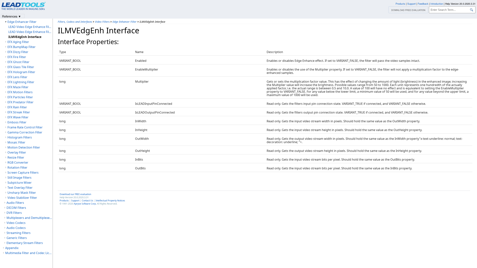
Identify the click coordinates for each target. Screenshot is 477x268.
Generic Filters (17, 238)
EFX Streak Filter (18, 112)
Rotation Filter (17, 167)
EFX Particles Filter (20, 97)
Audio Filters (15, 203)
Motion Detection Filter (23, 147)
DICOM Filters (16, 208)
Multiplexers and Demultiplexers (29, 218)
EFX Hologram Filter (21, 72)
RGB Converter (17, 162)
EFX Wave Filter (18, 117)
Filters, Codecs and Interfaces (75, 21)
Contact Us (87, 200)
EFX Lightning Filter (20, 82)
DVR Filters (14, 213)
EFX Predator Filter (20, 102)
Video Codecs (16, 223)
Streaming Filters (19, 233)
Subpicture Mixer (19, 183)
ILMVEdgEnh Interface (24, 37)
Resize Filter (15, 157)
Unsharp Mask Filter (21, 193)
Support (75, 200)
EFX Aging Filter (18, 42)
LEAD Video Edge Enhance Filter (30, 27)
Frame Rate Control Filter (25, 127)
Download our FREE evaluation (75, 194)
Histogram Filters (19, 137)
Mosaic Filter (16, 142)
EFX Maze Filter (18, 87)
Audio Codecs (16, 228)
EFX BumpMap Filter (21, 47)
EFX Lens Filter (17, 77)
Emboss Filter (16, 122)
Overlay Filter (16, 152)
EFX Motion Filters (20, 92)
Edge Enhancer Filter (125, 21)
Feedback (423, 3)
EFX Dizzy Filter (17, 52)
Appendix (11, 248)
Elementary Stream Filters (25, 243)
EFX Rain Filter (17, 107)
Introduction (436, 3)
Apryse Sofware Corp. (85, 203)
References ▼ (11, 16)
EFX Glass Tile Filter (20, 67)
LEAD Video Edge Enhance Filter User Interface (30, 32)
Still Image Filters (19, 178)
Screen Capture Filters (23, 172)
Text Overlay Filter (20, 188)
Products (64, 200)
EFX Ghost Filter (18, 62)
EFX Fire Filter (16, 57)
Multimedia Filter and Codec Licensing (28, 253)
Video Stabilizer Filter (22, 198)
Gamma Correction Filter (24, 132)
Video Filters (102, 21)
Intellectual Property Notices (110, 200)
